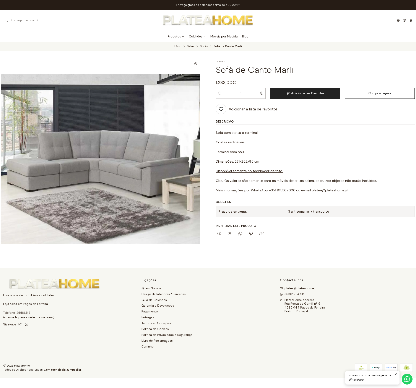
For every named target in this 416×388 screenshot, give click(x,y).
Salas (190, 46)
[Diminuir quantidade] (219, 93)
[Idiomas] (398, 20)
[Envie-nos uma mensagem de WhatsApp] (407, 379)
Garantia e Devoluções (157, 305)
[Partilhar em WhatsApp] (240, 234)
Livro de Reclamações (157, 341)
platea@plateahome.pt (301, 288)
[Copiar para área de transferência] (261, 234)
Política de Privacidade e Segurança (166, 335)
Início (177, 46)
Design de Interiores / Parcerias (163, 294)
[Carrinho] (410, 20)
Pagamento (149, 311)
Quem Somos (151, 288)
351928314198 (294, 294)
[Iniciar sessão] (404, 20)
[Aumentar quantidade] (261, 93)
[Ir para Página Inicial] (208, 20)
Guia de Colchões (154, 300)
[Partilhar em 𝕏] (230, 234)
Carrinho (147, 346)
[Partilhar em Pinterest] (251, 234)
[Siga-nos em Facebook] (26, 324)
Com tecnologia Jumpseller (62, 370)
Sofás (204, 46)
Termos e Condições (156, 323)
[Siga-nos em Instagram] (20, 324)
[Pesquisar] (6, 20)
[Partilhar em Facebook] (219, 234)
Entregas (147, 317)
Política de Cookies (155, 329)
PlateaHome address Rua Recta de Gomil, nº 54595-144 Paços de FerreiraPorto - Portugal (304, 305)
